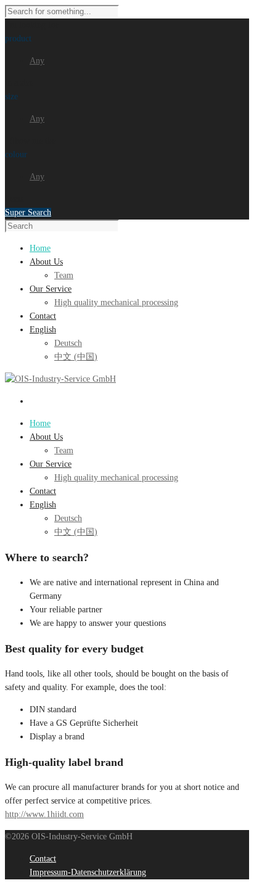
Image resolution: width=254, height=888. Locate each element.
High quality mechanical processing (116, 302)
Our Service (51, 464)
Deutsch (68, 343)
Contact (43, 491)
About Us (46, 437)
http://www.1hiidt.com (44, 814)
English (43, 504)
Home (40, 423)
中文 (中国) (75, 356)
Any (37, 60)
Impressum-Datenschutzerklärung (88, 872)
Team (63, 275)
